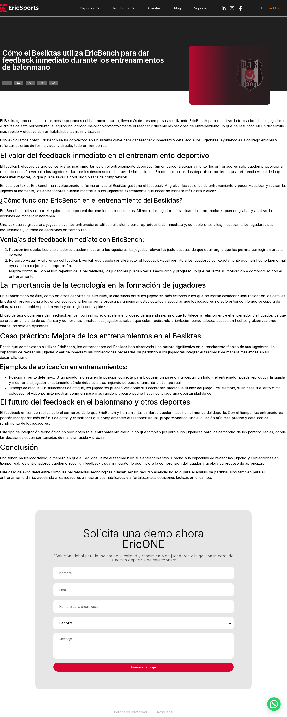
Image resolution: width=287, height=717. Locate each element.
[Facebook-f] (240, 8)
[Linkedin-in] (223, 8)
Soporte (200, 8)
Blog (177, 8)
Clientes (154, 8)
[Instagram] (232, 8)
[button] (274, 704)
